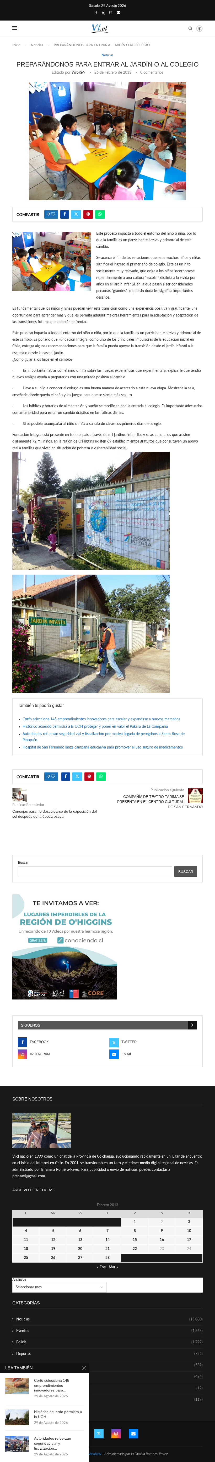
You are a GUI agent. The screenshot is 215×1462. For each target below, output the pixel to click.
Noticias (37, 45)
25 (26, 1258)
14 (107, 1240)
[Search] (190, 28)
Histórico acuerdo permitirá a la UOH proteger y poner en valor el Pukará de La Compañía (95, 727)
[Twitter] (103, 13)
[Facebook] (96, 13)
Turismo (109, 1365)
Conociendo (109, 1388)
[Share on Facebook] (64, 214)
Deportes (109, 1354)
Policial (109, 1342)
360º (109, 1399)
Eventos (109, 1331)
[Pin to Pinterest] (88, 214)
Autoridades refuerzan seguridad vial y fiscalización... (52, 1443)
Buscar (23, 863)
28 (107, 1258)
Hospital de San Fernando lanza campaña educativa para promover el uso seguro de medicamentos (103, 747)
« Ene (101, 1267)
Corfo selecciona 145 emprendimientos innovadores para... (51, 1385)
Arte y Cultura (109, 1377)
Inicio (16, 45)
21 (107, 1249)
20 (80, 1249)
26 (53, 1258)
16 (162, 1240)
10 (189, 1231)
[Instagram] (110, 13)
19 (53, 1249)
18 (26, 1249)
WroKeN (78, 72)
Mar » (113, 1267)
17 (189, 1240)
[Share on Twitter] (76, 214)
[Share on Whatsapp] (100, 214)
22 (135, 1249)
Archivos (19, 1280)
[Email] (118, 13)
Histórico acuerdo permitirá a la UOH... (58, 1414)
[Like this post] (53, 214)
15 (135, 1240)
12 (53, 1240)
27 (80, 1258)
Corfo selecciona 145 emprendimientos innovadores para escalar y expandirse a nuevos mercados (101, 719)
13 (80, 1240)
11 (26, 1240)
